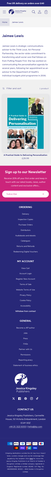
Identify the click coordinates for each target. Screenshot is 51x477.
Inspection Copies (25, 219)
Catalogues (25, 241)
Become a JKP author (25, 328)
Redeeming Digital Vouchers (25, 251)
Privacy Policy (25, 295)
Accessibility (25, 306)
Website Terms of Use (25, 289)
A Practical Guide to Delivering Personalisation (25, 155)
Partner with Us (25, 349)
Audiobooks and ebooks (25, 235)
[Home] (17, 12)
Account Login (25, 273)
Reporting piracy (25, 360)
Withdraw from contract (25, 311)
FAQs (25, 344)
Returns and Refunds (26, 246)
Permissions (25, 354)
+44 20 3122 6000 (17, 426)
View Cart (25, 268)
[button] (4, 12)
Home (4, 22)
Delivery (25, 214)
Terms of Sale (25, 284)
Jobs (25, 333)
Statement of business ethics (25, 365)
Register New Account (25, 279)
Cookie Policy (25, 300)
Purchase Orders (25, 225)
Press (25, 338)
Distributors (25, 230)
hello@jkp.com (35, 426)
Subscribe (12, 194)
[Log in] (39, 12)
